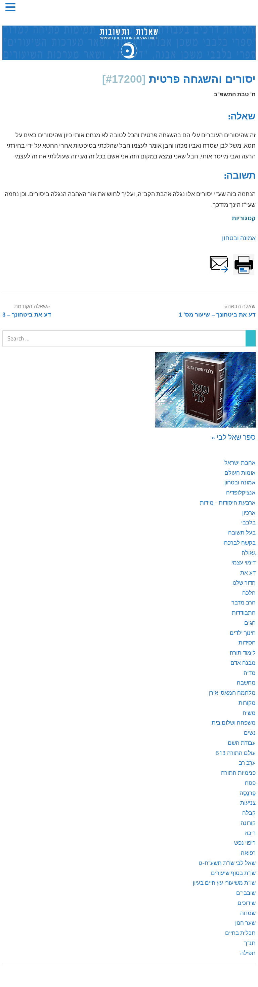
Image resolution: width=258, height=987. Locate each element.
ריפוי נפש (245, 842)
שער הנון (245, 922)
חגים (250, 622)
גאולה (249, 552)
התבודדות (244, 612)
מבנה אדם (243, 662)
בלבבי (248, 522)
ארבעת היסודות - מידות (228, 502)
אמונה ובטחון (239, 238)
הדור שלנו (244, 582)
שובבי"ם (246, 892)
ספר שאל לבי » (233, 437)
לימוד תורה (243, 652)
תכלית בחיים (240, 932)
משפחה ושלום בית (234, 722)
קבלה (249, 812)
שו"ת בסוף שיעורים (233, 873)
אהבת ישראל (240, 462)
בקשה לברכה (240, 542)
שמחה (248, 913)
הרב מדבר (243, 602)
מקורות (247, 702)
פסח (250, 782)
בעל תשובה (242, 532)
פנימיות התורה (238, 772)
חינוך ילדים (243, 632)
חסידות (247, 642)
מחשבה (246, 682)
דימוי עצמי (243, 562)
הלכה (249, 592)
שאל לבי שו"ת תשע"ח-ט (227, 862)
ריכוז (250, 833)
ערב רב (247, 762)
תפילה (248, 953)
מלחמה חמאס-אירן (232, 692)
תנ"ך (250, 943)
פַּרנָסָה (248, 793)
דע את (248, 572)
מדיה (250, 672)
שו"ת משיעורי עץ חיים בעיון (224, 882)
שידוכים (247, 903)
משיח (249, 712)
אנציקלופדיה (241, 492)
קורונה (248, 822)
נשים (250, 732)
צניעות (248, 802)
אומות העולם (240, 472)
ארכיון (249, 512)
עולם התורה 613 (236, 752)
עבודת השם (242, 742)
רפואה (248, 852)
